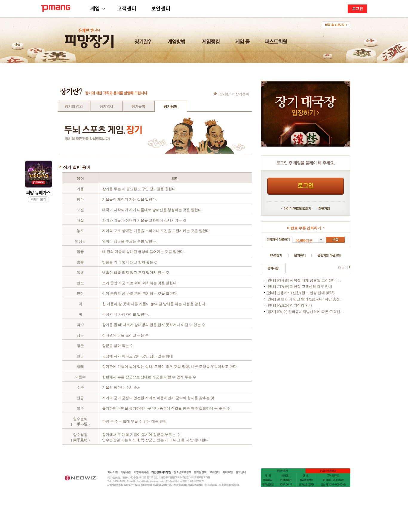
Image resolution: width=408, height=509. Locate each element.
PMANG (55, 8)
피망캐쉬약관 (141, 472)
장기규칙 (138, 106)
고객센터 (126, 8)
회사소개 (113, 472)
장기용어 (170, 106)
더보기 (343, 267)
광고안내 (240, 472)
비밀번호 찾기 (302, 208)
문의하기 (300, 255)
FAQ (276, 255)
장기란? (143, 43)
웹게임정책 (200, 472)
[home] (216, 93)
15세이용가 (283, 470)
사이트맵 (227, 472)
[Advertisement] (305, 353)
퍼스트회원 (277, 43)
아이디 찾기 (287, 208)
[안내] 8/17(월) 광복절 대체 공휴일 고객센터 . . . (303, 280)
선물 (335, 240)
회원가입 (322, 208)
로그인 (357, 8)
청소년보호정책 (182, 472)
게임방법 (177, 43)
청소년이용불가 (328, 470)
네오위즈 (83, 477)
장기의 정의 (74, 106)
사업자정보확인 (198, 485)
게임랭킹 (211, 43)
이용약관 (126, 472)
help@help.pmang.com (171, 481)
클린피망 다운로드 (329, 255)
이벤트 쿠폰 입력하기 (304, 228)
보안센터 (160, 8)
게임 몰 (243, 43)
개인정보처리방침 (161, 472)
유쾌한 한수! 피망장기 (89, 35)
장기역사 (106, 106)
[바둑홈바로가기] (336, 25)
